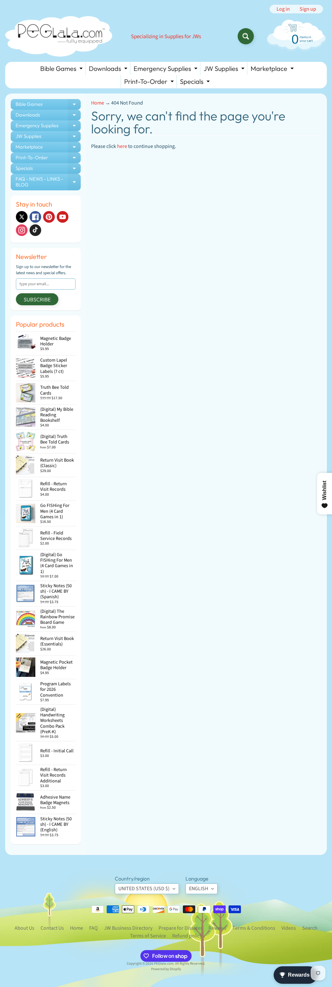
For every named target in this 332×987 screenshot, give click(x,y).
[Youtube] (62, 217)
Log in (283, 9)
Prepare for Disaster (180, 928)
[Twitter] (22, 217)
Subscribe (37, 299)
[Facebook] (35, 217)
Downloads (109, 69)
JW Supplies (225, 69)
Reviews (217, 928)
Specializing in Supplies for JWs (166, 36)
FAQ (93, 928)
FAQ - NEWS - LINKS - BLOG (48, 182)
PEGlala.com (163, 963)
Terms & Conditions (253, 928)
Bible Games (62, 69)
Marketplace (273, 69)
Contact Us (52, 928)
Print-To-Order (149, 82)
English (198, 888)
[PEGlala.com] (58, 36)
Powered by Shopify (166, 969)
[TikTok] (35, 230)
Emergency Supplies (166, 69)
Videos (288, 928)
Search (309, 928)
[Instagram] (22, 230)
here (122, 146)
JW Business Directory (128, 928)
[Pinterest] (49, 217)
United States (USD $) (144, 888)
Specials (195, 82)
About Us (24, 928)
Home (97, 103)
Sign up (308, 9)
